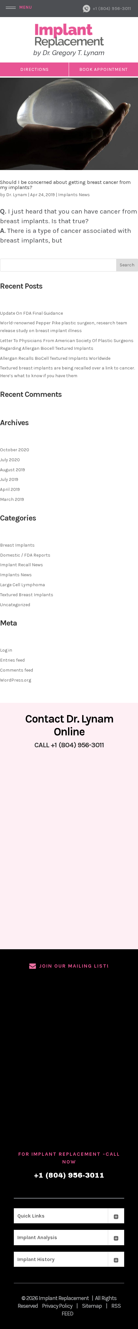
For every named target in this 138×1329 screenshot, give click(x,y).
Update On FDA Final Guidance (31, 313)
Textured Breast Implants (26, 595)
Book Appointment (103, 69)
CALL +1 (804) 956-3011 (69, 745)
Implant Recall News (21, 565)
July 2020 (10, 460)
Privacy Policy (57, 1305)
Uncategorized (15, 604)
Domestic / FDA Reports (25, 555)
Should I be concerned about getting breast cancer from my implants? (65, 184)
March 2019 (12, 499)
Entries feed (12, 660)
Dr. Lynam (16, 194)
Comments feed (16, 670)
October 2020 (14, 450)
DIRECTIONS (34, 69)
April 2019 (10, 489)
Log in (6, 650)
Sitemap (92, 1305)
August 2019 (12, 470)
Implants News (74, 194)
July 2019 (9, 479)
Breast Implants (17, 545)
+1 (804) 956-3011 (111, 8)
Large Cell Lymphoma (22, 585)
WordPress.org (15, 680)
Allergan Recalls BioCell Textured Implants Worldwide (55, 358)
